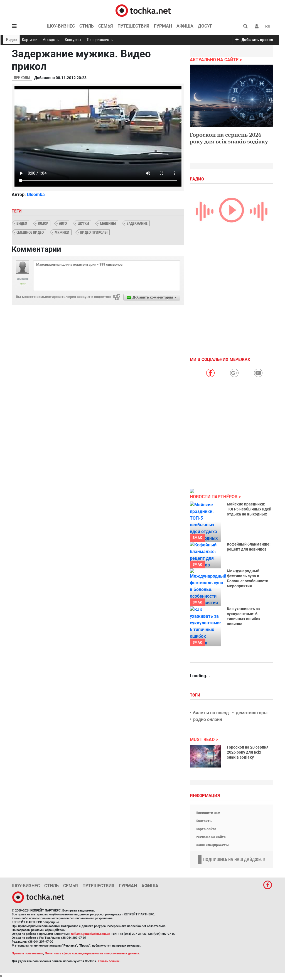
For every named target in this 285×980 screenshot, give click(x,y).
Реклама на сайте (211, 837)
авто (63, 223)
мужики (62, 232)
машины (108, 223)
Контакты (204, 821)
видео (21, 223)
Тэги (196, 695)
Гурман (163, 26)
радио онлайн (207, 719)
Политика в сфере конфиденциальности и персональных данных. (92, 953)
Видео (11, 40)
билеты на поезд (211, 712)
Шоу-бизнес (61, 26)
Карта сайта (206, 829)
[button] (256, 26)
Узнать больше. (109, 961)
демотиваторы (251, 712)
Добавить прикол (257, 40)
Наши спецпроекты (212, 845)
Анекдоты (51, 40)
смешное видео (30, 232)
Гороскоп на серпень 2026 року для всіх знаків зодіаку (229, 138)
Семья (105, 26)
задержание (137, 223)
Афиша (184, 26)
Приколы (22, 77)
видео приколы (93, 232)
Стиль (86, 26)
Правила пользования (27, 953)
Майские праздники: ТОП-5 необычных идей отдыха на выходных (249, 509)
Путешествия (133, 26)
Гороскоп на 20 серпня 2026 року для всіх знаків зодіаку (248, 752)
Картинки (29, 40)
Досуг (205, 26)
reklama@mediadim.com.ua (90, 934)
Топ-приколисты (100, 40)
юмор (43, 223)
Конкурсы (73, 40)
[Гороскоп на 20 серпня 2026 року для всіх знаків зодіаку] (205, 756)
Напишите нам (208, 813)
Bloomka (36, 194)
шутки (83, 223)
